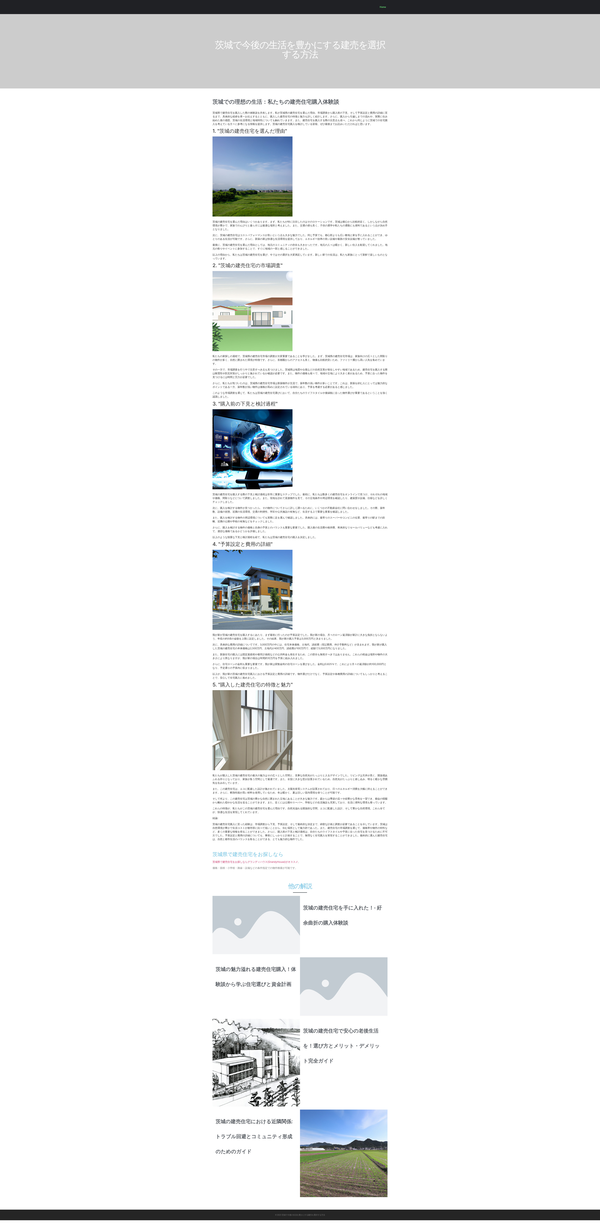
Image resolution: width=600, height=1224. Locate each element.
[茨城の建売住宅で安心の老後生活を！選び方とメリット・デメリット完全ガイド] (256, 1062)
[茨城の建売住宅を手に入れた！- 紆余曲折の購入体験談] (256, 924)
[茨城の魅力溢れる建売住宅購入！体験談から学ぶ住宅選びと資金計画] (344, 986)
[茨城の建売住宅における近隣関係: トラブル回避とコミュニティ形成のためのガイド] (344, 1153)
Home (383, 7)
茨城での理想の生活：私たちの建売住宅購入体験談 (275, 102)
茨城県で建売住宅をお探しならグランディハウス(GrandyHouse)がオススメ (255, 861)
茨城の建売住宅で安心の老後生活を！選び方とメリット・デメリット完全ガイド (341, 1046)
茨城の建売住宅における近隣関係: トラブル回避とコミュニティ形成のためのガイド (254, 1136)
